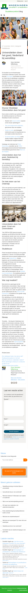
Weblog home (20, 1)
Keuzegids (10, 76)
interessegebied (18, 341)
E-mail (6, 425)
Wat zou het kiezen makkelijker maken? (13, 360)
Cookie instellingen (23, 590)
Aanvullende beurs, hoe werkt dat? (12, 492)
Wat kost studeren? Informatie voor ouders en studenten (14, 496)
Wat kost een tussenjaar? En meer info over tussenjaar (14, 521)
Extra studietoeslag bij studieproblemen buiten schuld (13, 511)
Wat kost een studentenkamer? (11, 516)
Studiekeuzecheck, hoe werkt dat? (12, 526)
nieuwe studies (16, 121)
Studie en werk (9, 130)
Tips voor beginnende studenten (14, 125)
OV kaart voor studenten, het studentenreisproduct (10, 506)
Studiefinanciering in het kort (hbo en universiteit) (13, 487)
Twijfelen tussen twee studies (10, 365)
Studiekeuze (6, 48)
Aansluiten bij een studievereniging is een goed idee (14, 530)
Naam (6, 419)
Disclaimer (9, 590)
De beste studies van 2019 (12, 136)
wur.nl (26, 1)
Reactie (6, 399)
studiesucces (12, 258)
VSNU (20, 146)
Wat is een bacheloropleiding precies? (13, 501)
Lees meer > (22, 547)
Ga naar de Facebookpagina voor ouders (14, 472)
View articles (21, 379)
